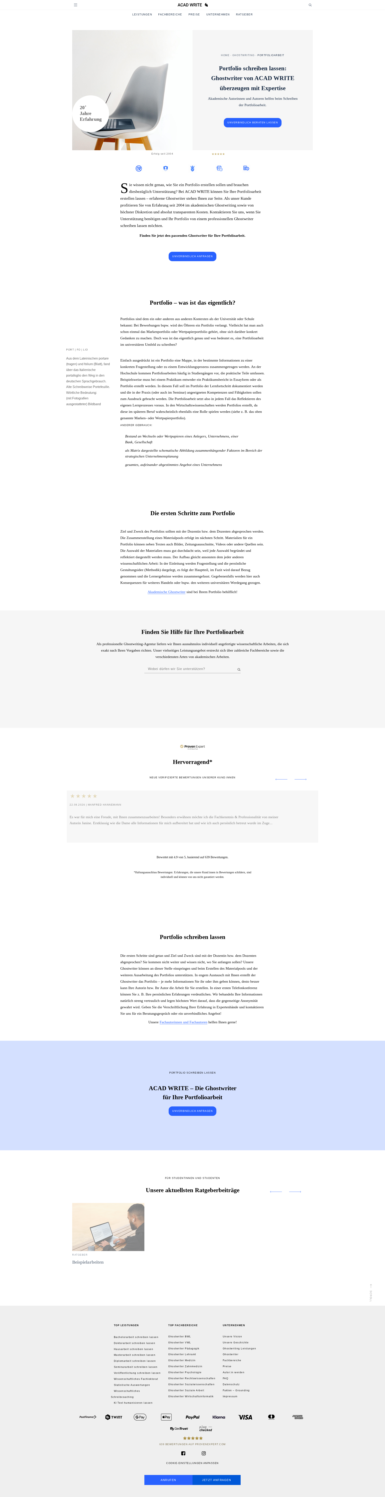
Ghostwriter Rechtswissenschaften (191, 1378)
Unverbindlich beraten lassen (252, 122)
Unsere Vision (232, 1336)
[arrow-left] (277, 780)
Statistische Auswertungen (132, 1384)
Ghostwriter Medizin (182, 1360)
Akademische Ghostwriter (166, 592)
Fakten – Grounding (236, 1390)
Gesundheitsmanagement (158, 698)
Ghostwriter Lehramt (182, 1354)
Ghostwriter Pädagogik (184, 1348)
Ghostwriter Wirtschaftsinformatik (191, 1396)
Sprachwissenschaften (246, 707)
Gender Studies (120, 698)
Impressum (230, 1396)
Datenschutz (231, 1384)
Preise (194, 14)
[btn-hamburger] (75, 5)
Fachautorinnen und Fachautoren (183, 1022)
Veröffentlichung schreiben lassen (137, 1373)
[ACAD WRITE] (193, 6)
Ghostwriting (243, 55)
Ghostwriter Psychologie (185, 1372)
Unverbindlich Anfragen (192, 1111)
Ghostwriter (231, 1354)
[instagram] (201, 1453)
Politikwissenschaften (138, 707)
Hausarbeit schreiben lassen (133, 1349)
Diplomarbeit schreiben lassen (135, 1361)
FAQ (225, 1378)
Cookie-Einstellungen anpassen (192, 1463)
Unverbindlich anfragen (192, 256)
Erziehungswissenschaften (212, 688)
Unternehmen (218, 14)
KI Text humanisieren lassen (133, 1402)
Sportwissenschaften (207, 707)
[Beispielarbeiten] (108, 1250)
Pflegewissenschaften (260, 698)
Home (225, 55)
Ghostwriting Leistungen (239, 1348)
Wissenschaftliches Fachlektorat (136, 1379)
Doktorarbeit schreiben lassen (134, 1343)
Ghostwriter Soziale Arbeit (186, 1390)
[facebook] (182, 1453)
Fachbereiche (170, 14)
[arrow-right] (304, 780)
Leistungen (142, 14)
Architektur (124, 688)
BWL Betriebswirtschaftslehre (164, 688)
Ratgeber (244, 14)
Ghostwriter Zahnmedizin (185, 1366)
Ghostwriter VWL (179, 1342)
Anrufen (168, 1480)
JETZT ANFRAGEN (216, 1480)
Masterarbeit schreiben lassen (135, 1355)
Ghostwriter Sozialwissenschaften (191, 1384)
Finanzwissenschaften (255, 688)
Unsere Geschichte (236, 1342)
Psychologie (173, 707)
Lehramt (195, 698)
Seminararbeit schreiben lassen (136, 1367)
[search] (306, 5)
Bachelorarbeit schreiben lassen (136, 1337)
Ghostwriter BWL (179, 1336)
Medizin (225, 698)
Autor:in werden (234, 1372)
